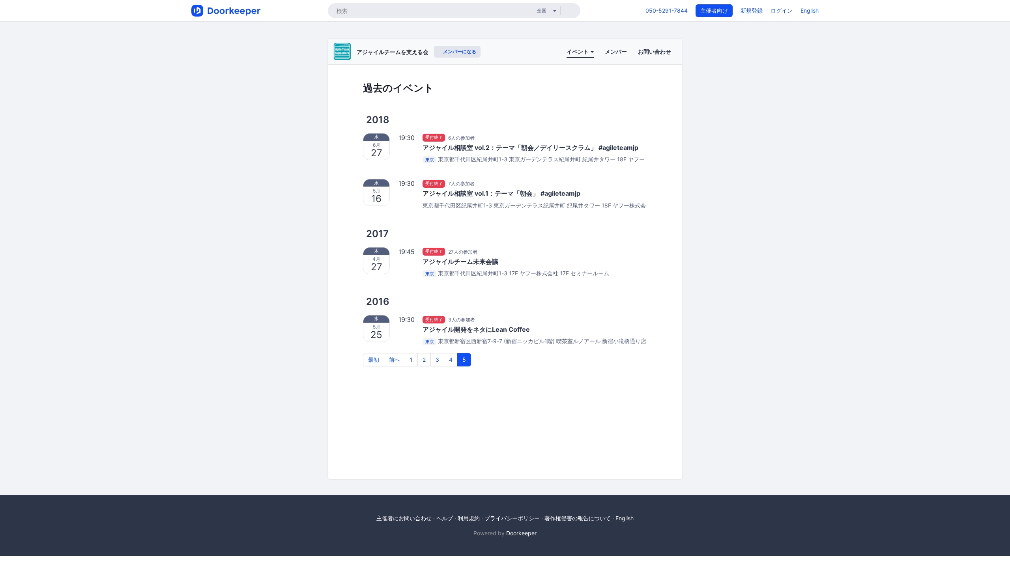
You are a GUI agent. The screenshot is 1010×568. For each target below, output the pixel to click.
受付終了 (434, 137)
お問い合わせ (654, 51)
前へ (394, 359)
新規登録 (752, 10)
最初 (373, 359)
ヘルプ (444, 518)
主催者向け (714, 10)
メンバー (616, 51)
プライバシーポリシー (512, 518)
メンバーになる (459, 51)
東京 (429, 160)
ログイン (782, 10)
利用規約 (469, 518)
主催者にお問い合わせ (404, 518)
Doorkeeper (521, 533)
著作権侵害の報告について (577, 518)
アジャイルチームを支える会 (392, 52)
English (810, 10)
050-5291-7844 (666, 10)
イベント (578, 51)
